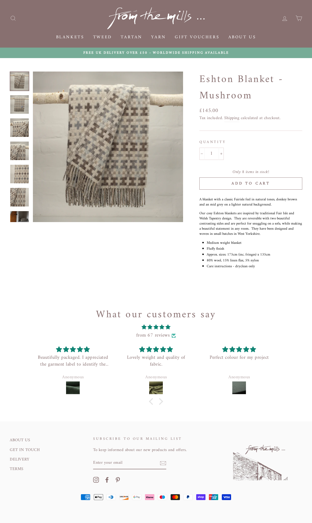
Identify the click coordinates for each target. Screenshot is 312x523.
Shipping (231, 118)
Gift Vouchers (197, 37)
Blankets (70, 37)
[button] (152, 401)
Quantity (212, 142)
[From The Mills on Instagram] (96, 480)
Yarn (158, 37)
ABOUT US (20, 440)
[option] (156, 53)
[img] (156, 327)
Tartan (131, 37)
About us (242, 37)
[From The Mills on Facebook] (107, 480)
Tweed (102, 37)
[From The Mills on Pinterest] (118, 480)
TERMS (16, 469)
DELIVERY (19, 459)
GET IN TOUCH (25, 450)
